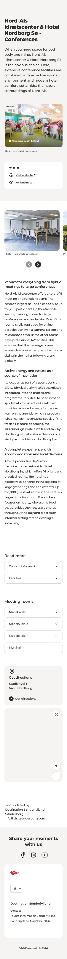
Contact (15, 910)
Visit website (24, 175)
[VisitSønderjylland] (21, 873)
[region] (33, 745)
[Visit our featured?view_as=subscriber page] (44, 855)
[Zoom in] (56, 765)
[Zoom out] (56, 775)
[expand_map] (56, 715)
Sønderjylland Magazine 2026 (30, 921)
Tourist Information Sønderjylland (33, 915)
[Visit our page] (33, 855)
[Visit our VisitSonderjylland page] (22, 855)
